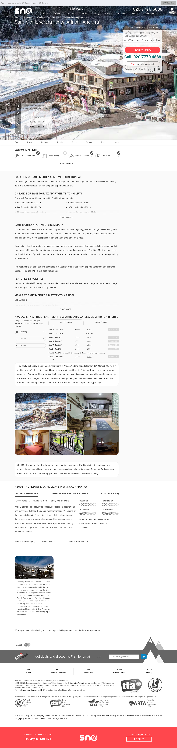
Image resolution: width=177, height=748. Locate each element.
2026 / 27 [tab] (66, 322)
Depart (74, 142)
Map (117, 142)
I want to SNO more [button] (39, 3)
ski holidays (50, 630)
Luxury (108, 14)
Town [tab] (21, 575)
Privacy (28, 673)
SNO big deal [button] (168, 3)
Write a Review (37, 127)
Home (17, 18)
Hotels (57, 14)
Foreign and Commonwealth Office (34, 690)
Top (16, 142)
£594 (89, 349)
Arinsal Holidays (24, 542)
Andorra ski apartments (89, 630)
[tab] (26, 494)
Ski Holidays (28, 18)
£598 (89, 345)
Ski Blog (149, 669)
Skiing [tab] (33, 575)
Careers (119, 669)
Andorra (51, 18)
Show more (65, 217)
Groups (83, 14)
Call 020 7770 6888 (142, 56)
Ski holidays (75, 9)
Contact (88, 669)
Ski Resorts (40, 18)
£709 (89, 329)
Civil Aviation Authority (76, 683)
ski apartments (66, 630)
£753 (89, 357)
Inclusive (122, 14)
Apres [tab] (47, 575)
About (58, 669)
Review (30, 142)
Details (60, 142)
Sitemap (149, 673)
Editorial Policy (119, 673)
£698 (89, 337)
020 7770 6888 (35, 734)
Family (96, 14)
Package (44, 142)
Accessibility (88, 673)
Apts (77, 542)
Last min (149, 14)
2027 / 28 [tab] (101, 322)
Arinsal (61, 18)
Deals (135, 14)
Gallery (89, 142)
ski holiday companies (74, 697)
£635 (89, 341)
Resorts (44, 14)
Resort (103, 142)
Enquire (139, 739)
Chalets (70, 14)
